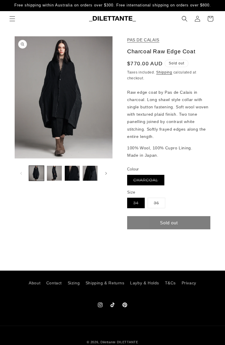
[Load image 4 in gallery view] (90, 173)
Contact (54, 283)
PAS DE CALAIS (143, 39)
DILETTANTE (127, 342)
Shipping (164, 72)
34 (139, 204)
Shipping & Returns (105, 283)
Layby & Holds (144, 283)
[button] (12, 18)
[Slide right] (106, 173)
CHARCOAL (148, 181)
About (34, 283)
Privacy (189, 283)
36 (159, 204)
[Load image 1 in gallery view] (36, 173)
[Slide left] (21, 173)
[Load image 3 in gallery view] (72, 173)
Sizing (74, 283)
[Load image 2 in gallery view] (54, 173)
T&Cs (170, 283)
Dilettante (108, 342)
